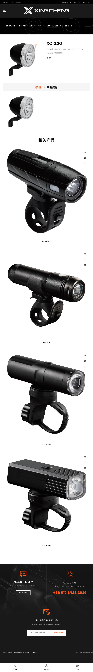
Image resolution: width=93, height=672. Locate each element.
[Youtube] (83, 2)
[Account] (46, 665)
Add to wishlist (85, 163)
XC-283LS (46, 241)
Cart (77, 669)
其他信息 (52, 86)
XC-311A (46, 343)
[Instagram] (79, 2)
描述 (38, 86)
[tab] (38, 87)
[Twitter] (75, 2)
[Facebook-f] (70, 2)
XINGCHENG (58, 53)
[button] (36, 46)
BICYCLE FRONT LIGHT (30, 26)
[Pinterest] (88, 2)
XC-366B (46, 546)
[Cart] (77, 665)
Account (46, 669)
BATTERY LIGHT (53, 26)
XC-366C (46, 444)
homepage (10, 26)
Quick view (85, 152)
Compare (85, 158)
